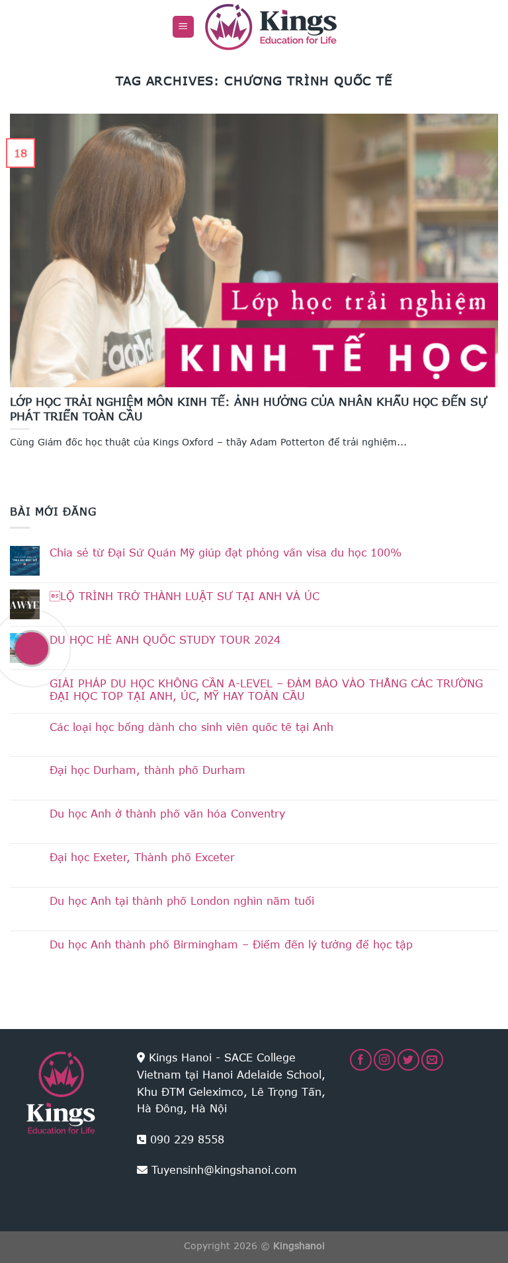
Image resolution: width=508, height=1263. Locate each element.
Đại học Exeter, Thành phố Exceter (142, 857)
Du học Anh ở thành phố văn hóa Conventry (167, 813)
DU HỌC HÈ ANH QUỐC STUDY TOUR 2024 (165, 639)
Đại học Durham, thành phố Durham (147, 769)
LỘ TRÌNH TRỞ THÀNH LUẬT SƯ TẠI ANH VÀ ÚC (184, 596)
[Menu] (183, 27)
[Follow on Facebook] (361, 1060)
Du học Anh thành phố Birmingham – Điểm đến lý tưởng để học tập (231, 944)
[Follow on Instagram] (385, 1060)
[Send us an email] (432, 1060)
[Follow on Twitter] (408, 1060)
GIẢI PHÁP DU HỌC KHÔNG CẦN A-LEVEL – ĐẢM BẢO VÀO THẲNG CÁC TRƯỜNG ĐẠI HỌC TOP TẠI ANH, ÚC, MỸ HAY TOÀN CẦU (266, 689)
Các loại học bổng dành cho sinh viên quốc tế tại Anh (191, 726)
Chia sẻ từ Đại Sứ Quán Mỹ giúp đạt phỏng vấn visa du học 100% (226, 552)
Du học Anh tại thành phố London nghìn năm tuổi (182, 900)
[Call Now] (31, 648)
